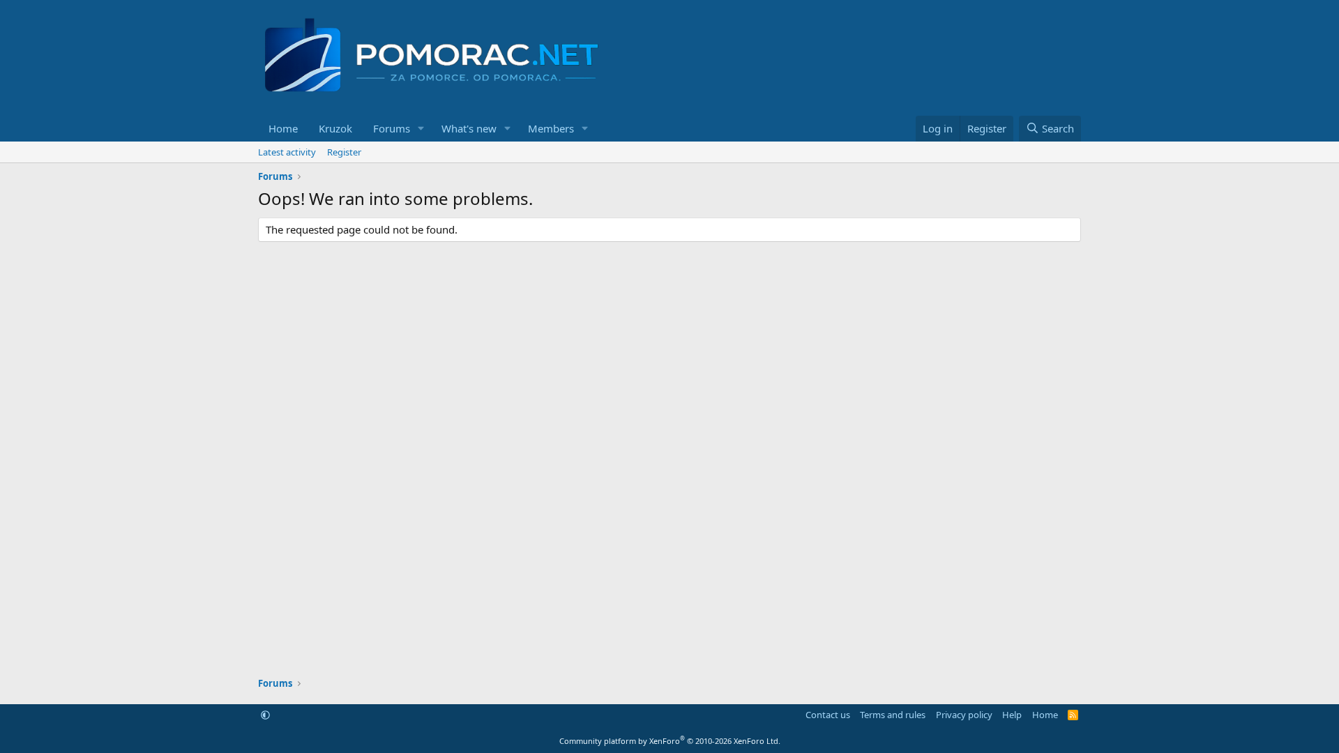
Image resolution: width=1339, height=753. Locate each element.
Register (344, 152)
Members (551, 128)
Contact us (827, 714)
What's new (469, 128)
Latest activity (287, 152)
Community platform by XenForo (669, 741)
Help (1012, 714)
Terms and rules (892, 714)
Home (283, 128)
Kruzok (335, 128)
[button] (421, 129)
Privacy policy (964, 714)
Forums (391, 128)
